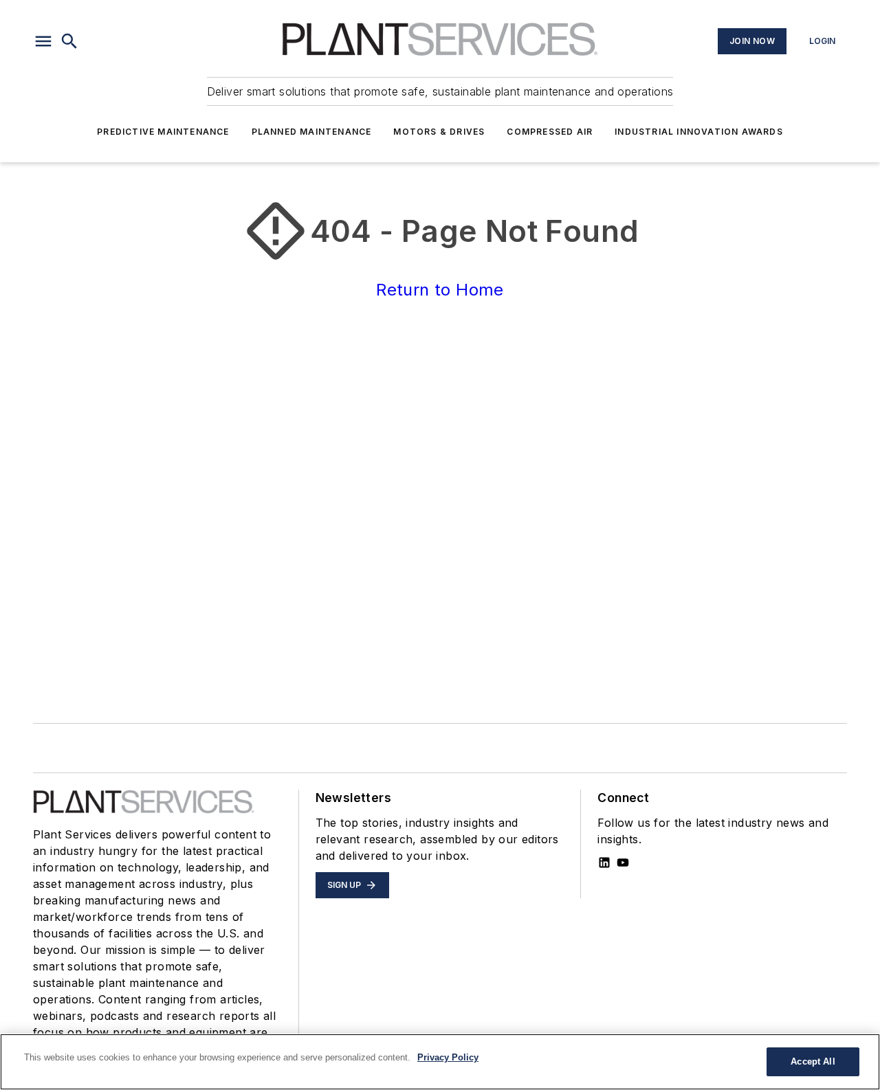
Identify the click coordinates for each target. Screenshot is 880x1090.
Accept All (813, 1061)
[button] (43, 41)
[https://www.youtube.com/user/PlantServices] (623, 862)
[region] (440, 1062)
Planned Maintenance (312, 131)
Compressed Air (550, 131)
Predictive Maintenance (163, 131)
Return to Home (440, 290)
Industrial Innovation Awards (699, 131)
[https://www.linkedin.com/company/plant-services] (604, 862)
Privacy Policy (447, 1057)
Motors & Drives (439, 131)
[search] (69, 41)
